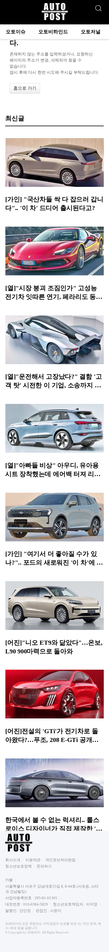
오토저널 (91, 32)
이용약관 (32, 860)
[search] (98, 7)
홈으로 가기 (24, 88)
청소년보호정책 (18, 866)
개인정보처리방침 (60, 860)
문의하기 (44, 866)
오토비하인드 (53, 32)
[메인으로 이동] (55, 19)
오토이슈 (16, 32)
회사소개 (12, 860)
